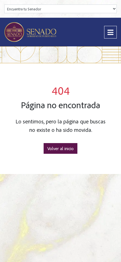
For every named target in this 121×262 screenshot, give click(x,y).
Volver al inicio (60, 148)
